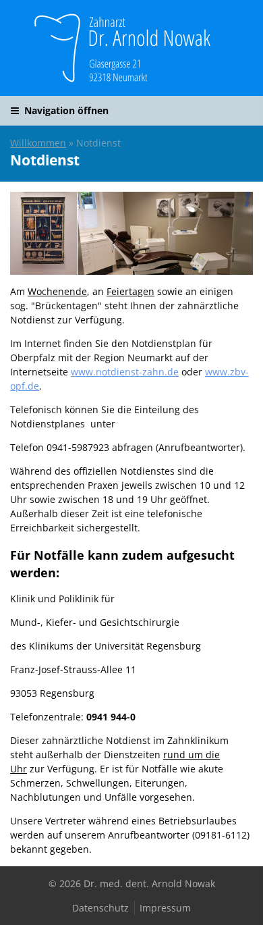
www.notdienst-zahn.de (125, 371)
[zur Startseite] (131, 48)
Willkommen (38, 142)
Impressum (165, 907)
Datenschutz (100, 907)
